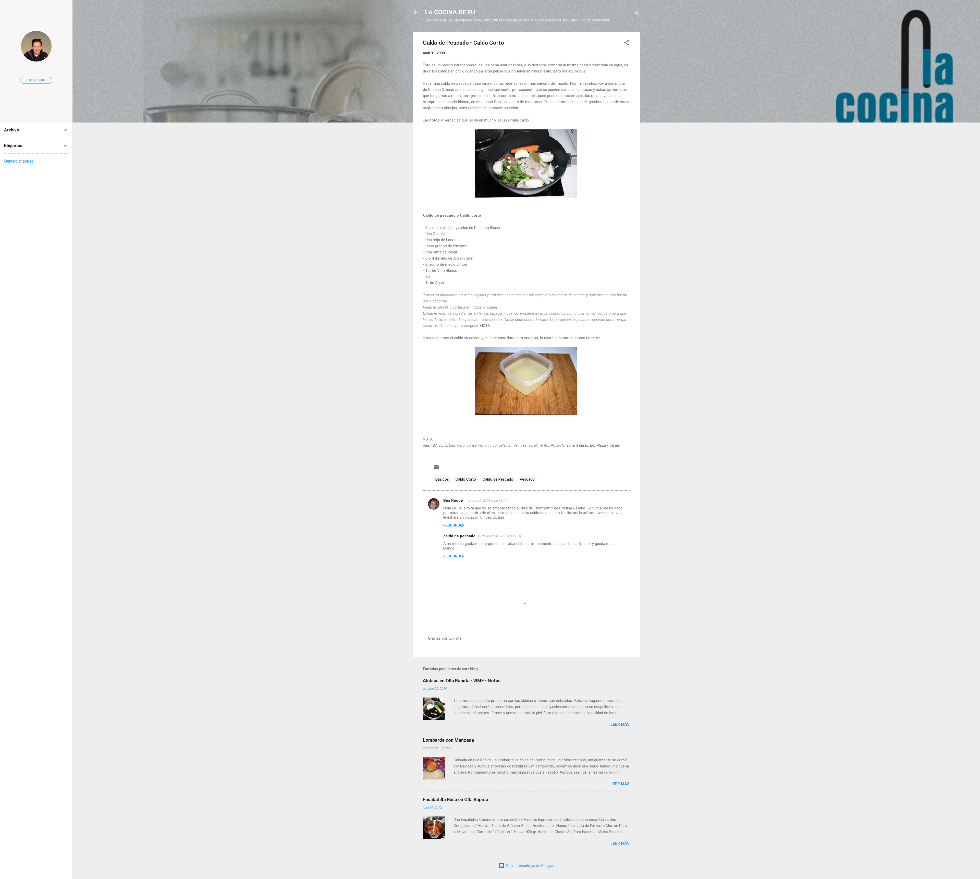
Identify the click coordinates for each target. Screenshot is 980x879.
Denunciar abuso (19, 161)
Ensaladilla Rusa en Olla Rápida (455, 799)
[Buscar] (637, 14)
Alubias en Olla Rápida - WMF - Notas (461, 680)
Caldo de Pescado (498, 479)
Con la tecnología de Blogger (529, 865)
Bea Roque (453, 500)
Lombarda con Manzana (448, 740)
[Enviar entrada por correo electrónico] (436, 469)
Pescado (527, 479)
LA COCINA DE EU (450, 12)
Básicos (442, 479)
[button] (626, 43)
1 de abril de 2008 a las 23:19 (485, 501)
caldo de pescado (459, 536)
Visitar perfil (36, 80)
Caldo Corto (466, 479)
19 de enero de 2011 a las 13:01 (500, 536)
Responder (453, 525)
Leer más (620, 724)
